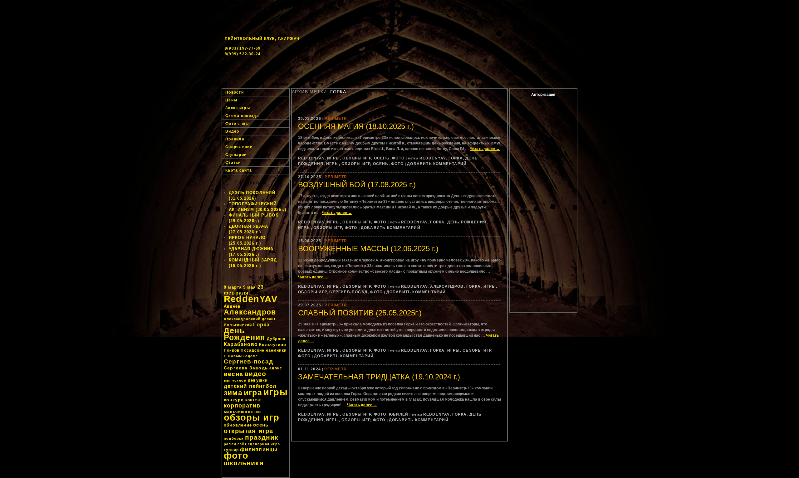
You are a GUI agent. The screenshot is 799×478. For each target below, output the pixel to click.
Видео (232, 131)
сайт (242, 444)
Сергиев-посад (248, 361)
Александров (250, 312)
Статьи (233, 162)
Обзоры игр (356, 158)
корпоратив (242, 405)
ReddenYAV (250, 299)
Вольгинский (238, 325)
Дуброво (276, 339)
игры (275, 392)
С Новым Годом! (240, 356)
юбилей (398, 414)
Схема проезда (242, 116)
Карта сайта (238, 170)
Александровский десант (250, 319)
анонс (275, 368)
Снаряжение (238, 147)
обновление (238, 425)
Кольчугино (272, 344)
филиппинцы (258, 449)
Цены (481, 84)
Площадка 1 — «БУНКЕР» (366, 84)
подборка (234, 438)
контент (253, 400)
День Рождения (245, 334)
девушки (258, 380)
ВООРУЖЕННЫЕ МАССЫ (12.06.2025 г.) (368, 248)
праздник (262, 437)
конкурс (234, 399)
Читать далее (485, 149)
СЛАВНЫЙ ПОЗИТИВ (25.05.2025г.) (360, 313)
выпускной (235, 380)
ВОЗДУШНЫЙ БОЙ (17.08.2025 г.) (357, 184)
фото (236, 455)
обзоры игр (251, 417)
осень (260, 424)
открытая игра (248, 430)
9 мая (249, 287)
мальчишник (238, 411)
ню (257, 411)
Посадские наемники (264, 350)
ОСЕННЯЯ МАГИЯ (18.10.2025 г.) (356, 126)
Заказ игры (515, 84)
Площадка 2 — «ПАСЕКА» (433, 84)
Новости (315, 84)
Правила (234, 139)
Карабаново (241, 344)
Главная (280, 84)
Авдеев (232, 306)
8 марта (233, 287)
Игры (333, 158)
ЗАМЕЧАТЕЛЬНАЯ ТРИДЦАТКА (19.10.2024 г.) (379, 377)
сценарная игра (264, 444)
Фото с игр (237, 123)
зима (233, 393)
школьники (244, 462)
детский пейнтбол (250, 386)
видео (255, 374)
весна (233, 374)
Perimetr (336, 118)
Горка (261, 324)
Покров (231, 350)
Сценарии (236, 155)
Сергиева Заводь (246, 367)
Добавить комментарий (437, 164)
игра (253, 392)
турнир (231, 450)
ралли (230, 444)
